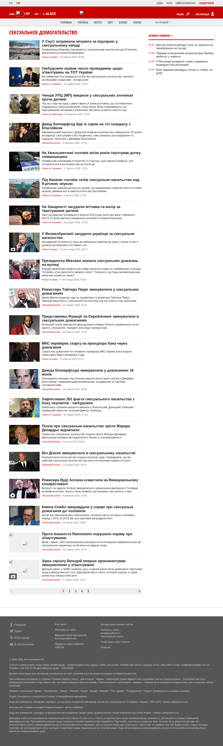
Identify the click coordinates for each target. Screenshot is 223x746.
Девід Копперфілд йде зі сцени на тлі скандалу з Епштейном (86, 126)
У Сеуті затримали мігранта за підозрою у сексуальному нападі (80, 43)
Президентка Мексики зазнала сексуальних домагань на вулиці (90, 263)
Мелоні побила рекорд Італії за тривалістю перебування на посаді (184, 46)
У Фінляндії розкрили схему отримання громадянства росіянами (182, 63)
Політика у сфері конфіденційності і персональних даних (112, 633)
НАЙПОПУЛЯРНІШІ (186, 3)
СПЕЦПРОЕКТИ (206, 3)
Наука (137, 22)
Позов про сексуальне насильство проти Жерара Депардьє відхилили (86, 428)
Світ (110, 22)
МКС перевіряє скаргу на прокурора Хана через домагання (84, 345)
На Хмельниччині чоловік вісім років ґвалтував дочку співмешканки (91, 155)
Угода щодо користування (115, 641)
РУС (11, 3)
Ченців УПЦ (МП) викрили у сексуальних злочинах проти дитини (87, 97)
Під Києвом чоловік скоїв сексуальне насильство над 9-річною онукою (90, 182)
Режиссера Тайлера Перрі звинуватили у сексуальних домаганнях (90, 291)
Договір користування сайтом (117, 624)
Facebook (20, 624)
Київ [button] (11, 14)
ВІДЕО (160, 3)
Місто (98, 22)
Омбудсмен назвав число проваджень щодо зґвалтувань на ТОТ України (82, 70)
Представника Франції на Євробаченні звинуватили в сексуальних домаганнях (90, 318)
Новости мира (49, 57)
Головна (66, 22)
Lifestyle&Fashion (51, 143)
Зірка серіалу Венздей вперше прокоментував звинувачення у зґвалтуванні (83, 563)
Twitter (18, 631)
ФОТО (169, 3)
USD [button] (37, 13)
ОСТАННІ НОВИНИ (159, 36)
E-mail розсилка (24, 644)
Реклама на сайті (65, 629)
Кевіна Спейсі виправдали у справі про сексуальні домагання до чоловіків (87, 509)
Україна (83, 22)
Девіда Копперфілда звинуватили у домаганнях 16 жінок (87, 372)
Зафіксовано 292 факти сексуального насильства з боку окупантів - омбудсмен (88, 401)
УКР (18, 3)
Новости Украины (51, 84)
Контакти (60, 624)
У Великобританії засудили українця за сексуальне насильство (88, 236)
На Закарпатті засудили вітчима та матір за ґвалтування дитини (81, 209)
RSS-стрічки (21, 637)
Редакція (105, 647)
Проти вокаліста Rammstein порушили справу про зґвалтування (87, 536)
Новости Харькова (52, 114)
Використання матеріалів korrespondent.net (70, 637)
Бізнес (123, 22)
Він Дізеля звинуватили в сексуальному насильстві (88, 453)
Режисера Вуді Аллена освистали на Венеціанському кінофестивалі (90, 482)
